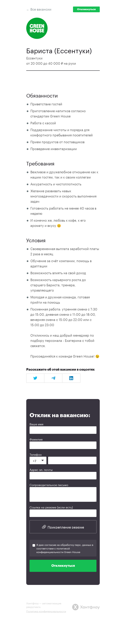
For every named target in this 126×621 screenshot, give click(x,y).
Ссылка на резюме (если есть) (51, 507)
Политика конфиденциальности (46, 611)
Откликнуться (86, 9)
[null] (35, 378)
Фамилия (36, 439)
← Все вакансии (38, 9)
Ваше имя (36, 423)
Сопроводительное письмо (49, 484)
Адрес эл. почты (41, 469)
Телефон (36, 454)
